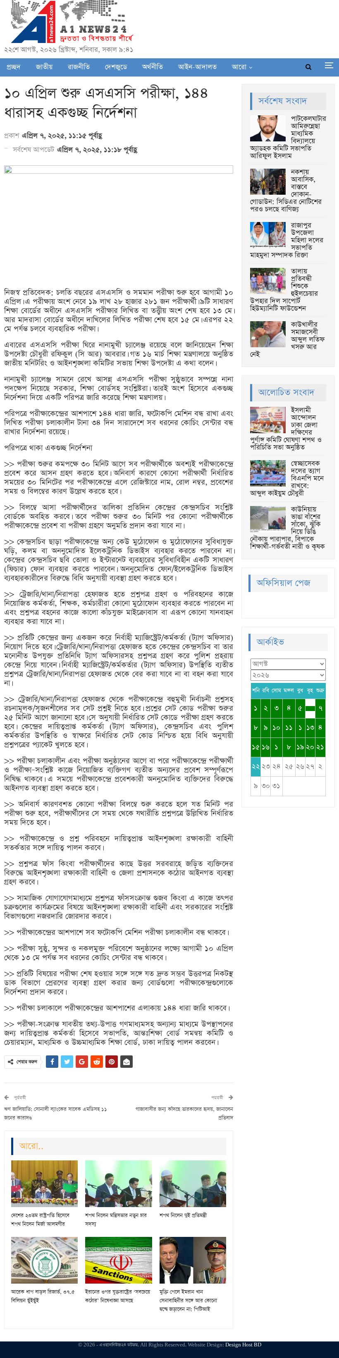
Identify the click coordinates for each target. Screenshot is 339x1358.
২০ (310, 747)
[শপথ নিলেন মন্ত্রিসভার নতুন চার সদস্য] (118, 1183)
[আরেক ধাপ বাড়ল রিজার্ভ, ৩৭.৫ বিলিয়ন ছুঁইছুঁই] (44, 1260)
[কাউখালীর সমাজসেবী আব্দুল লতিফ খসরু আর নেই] (268, 334)
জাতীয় (44, 67)
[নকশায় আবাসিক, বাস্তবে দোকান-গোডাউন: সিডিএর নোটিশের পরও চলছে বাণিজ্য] (268, 182)
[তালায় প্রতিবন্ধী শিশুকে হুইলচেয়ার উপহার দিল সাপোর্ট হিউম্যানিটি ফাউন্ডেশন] (268, 281)
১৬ (266, 747)
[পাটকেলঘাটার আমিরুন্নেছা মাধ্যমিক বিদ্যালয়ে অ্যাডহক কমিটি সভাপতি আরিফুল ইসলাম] (268, 128)
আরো (239, 67)
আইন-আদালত (197, 67)
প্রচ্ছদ (14, 67)
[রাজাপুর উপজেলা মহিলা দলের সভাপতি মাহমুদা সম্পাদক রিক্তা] (268, 235)
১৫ (256, 747)
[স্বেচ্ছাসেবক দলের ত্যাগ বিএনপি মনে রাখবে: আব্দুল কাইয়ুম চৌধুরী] (268, 473)
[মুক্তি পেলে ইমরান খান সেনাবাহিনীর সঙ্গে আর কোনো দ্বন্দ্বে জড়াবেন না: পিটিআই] (193, 1260)
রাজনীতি (79, 67)
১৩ (310, 728)
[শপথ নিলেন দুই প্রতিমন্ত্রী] (193, 1183)
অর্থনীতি (152, 67)
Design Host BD (243, 1345)
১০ (276, 728)
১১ (289, 728)
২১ (320, 747)
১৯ (300, 747)
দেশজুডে (116, 67)
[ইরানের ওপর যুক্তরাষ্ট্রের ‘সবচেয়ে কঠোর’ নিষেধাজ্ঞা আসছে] (118, 1260)
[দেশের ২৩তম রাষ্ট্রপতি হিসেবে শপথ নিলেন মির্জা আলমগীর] (44, 1183)
